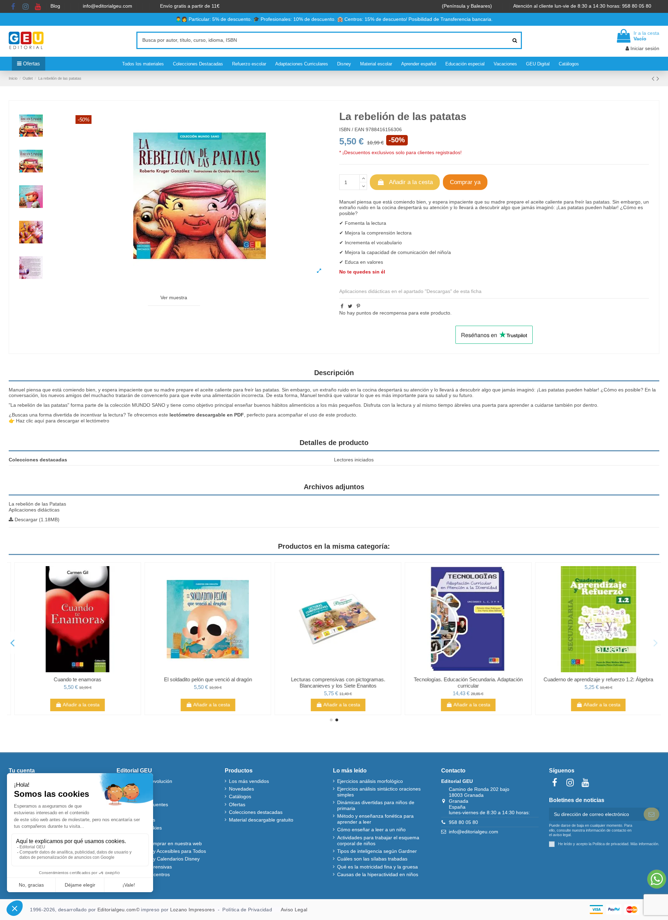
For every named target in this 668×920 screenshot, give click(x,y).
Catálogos (240, 796)
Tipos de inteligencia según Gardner (377, 851)
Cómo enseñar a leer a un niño (371, 829)
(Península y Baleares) (467, 6)
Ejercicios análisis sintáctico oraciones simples (379, 792)
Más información (644, 844)
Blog (56, 6)
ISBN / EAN (351, 129)
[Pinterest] (358, 306)
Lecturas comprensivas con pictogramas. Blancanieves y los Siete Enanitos (334, 682)
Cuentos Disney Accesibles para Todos (163, 851)
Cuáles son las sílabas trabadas (372, 859)
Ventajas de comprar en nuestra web (161, 843)
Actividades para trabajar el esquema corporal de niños (378, 840)
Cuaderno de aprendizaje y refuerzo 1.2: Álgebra (594, 679)
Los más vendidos (249, 781)
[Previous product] (654, 78)
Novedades (241, 789)
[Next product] (658, 78)
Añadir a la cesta (411, 182)
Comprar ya (465, 182)
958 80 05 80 (463, 822)
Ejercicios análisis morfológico (370, 781)
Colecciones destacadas (256, 812)
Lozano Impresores (192, 909)
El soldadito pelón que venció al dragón (204, 679)
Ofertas (237, 804)
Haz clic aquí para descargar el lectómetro (62, 420)
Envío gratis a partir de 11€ (190, 6)
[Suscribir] (651, 814)
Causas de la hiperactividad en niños (377, 874)
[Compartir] (342, 306)
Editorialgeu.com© (118, 909)
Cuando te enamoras (73, 679)
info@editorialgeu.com (108, 6)
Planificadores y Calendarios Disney (160, 859)
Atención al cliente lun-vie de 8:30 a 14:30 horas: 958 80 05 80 (583, 6)
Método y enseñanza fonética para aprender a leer (375, 819)
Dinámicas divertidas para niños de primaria (375, 805)
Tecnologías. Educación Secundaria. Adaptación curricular (464, 682)
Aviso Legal (294, 909)
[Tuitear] (350, 306)
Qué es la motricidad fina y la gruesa (377, 867)
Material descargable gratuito (261, 820)
